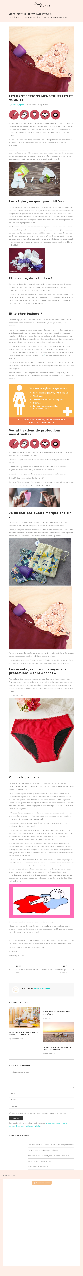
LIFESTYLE (19, 17)
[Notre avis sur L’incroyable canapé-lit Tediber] (24, 1017)
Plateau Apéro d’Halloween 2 (38, 1167)
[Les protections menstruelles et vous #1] (15, 989)
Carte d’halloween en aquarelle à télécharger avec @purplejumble (51, 1145)
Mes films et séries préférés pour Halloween (43, 1150)
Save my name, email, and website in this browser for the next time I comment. (38, 1113)
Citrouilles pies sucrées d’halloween (40, 1161)
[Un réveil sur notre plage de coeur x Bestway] (58, 1032)
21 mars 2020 (47, 1018)
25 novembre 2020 (16, 1039)
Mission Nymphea (17, 105)
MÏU (44, 355)
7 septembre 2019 (49, 1053)
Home (11, 17)
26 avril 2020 (31, 105)
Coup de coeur (30, 17)
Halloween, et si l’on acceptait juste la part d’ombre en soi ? (48, 1156)
